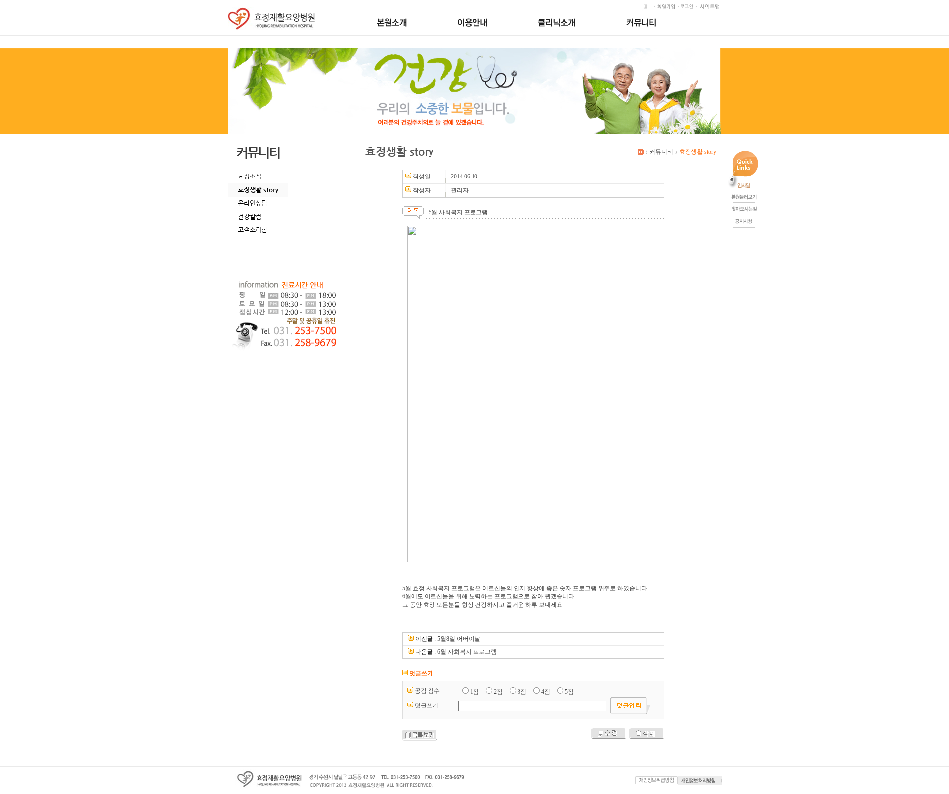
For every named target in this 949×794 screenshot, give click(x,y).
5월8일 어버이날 (458, 638)
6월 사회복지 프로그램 (467, 651)
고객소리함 (252, 229)
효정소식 (249, 176)
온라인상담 (252, 203)
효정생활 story (258, 189)
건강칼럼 (249, 216)
